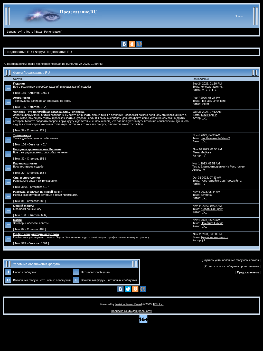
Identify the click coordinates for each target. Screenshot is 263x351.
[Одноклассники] (132, 44)
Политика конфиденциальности (131, 310)
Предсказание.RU (18, 52)
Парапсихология (25, 163)
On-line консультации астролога (36, 234)
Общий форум (23, 205)
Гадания (19, 83)
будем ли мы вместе (214, 237)
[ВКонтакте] (124, 44)
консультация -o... (212, 86)
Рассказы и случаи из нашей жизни (37, 191)
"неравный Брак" (212, 208)
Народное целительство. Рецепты (37, 149)
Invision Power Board (128, 304)
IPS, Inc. (158, 304)
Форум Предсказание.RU (31, 73)
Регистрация (52, 31)
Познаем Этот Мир (213, 100)
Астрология (21, 97)
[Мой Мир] (139, 44)
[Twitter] (128, 289)
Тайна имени (22, 135)
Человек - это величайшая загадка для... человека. (48, 111)
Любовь (206, 152)
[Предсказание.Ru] (61, 27)
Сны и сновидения (26, 177)
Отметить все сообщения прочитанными (232, 266)
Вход (38, 31)
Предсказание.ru (248, 272)
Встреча (206, 194)
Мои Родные (209, 114)
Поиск (239, 16)
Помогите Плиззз (212, 223)
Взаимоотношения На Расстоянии (223, 166)
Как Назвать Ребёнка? (215, 138)
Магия (17, 219)
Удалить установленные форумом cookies (231, 260)
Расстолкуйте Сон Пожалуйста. (221, 180)
